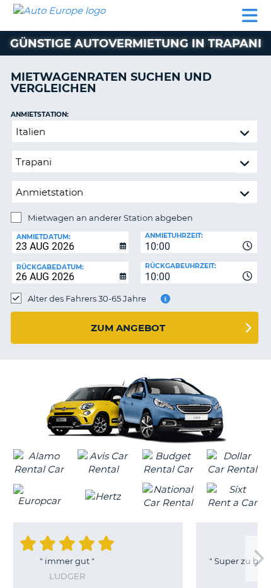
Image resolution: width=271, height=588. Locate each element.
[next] (257, 559)
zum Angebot (128, 328)
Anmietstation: (40, 114)
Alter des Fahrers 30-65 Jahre (87, 298)
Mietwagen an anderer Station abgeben (110, 218)
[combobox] (199, 242)
